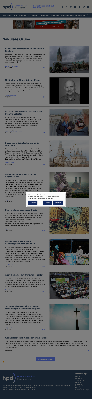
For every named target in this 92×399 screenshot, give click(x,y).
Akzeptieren (58, 202)
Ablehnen (47, 202)
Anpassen (33, 202)
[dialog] (46, 199)
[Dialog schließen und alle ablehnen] (64, 194)
